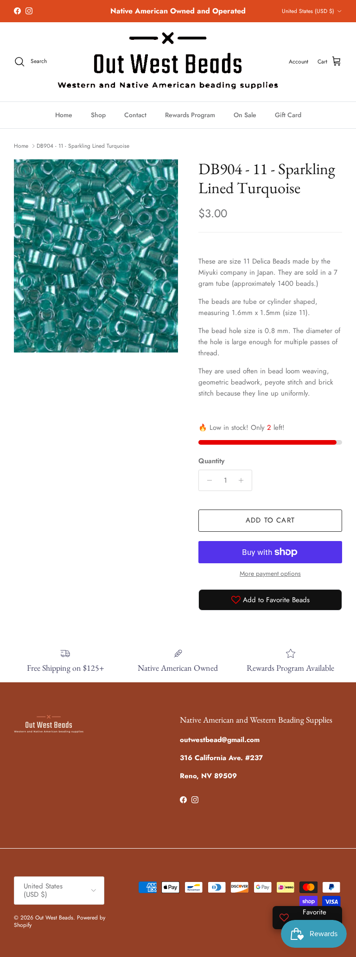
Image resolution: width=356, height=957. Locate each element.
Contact (135, 115)
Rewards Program (190, 115)
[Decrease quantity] (207, 480)
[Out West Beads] (168, 61)
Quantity (211, 461)
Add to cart (270, 520)
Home (63, 115)
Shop (98, 115)
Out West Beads (54, 917)
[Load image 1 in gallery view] (96, 256)
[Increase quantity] (243, 480)
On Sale (245, 115)
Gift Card (288, 115)
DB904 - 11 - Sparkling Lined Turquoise (83, 146)
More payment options (270, 574)
